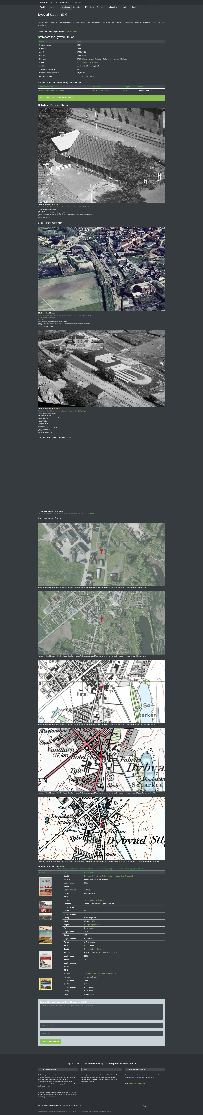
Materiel (88, 7)
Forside (43, 7)
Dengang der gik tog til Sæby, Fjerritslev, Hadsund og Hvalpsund (108, 876)
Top (144, 1106)
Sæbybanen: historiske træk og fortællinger (100, 973)
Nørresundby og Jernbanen (94, 949)
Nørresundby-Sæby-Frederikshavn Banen (55, 90)
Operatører (77, 7)
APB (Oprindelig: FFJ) (101, 90)
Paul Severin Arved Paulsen (88, 62)
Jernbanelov (111, 7)
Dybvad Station (72, 31)
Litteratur (124, 7)
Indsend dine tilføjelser (51, 1041)
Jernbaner (53, 7)
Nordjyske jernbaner (91, 925)
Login (134, 7)
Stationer (66, 7)
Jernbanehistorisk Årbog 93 (94, 900)
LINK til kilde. (86, 207)
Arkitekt (100, 7)
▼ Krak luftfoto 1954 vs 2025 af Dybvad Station (57, 98)
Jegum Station (65, 2)
